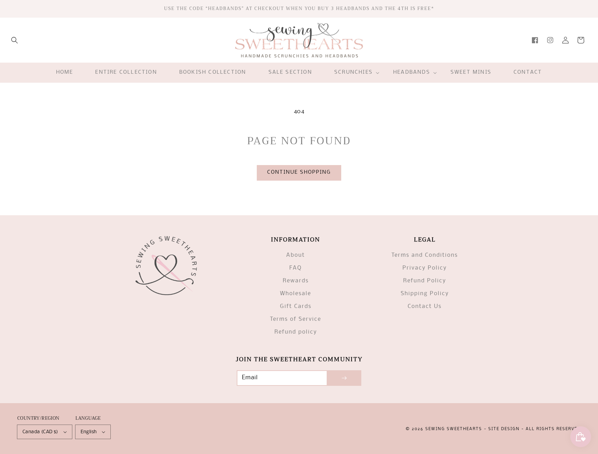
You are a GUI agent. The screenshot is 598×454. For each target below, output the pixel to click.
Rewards (296, 281)
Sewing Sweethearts (453, 429)
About (295, 255)
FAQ (295, 268)
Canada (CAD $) (40, 432)
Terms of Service (295, 319)
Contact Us (425, 306)
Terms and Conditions (424, 255)
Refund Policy (424, 281)
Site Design (504, 429)
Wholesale (295, 294)
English (89, 432)
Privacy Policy (424, 268)
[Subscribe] (344, 378)
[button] (14, 40)
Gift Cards (295, 306)
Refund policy (295, 332)
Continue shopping (299, 172)
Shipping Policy (425, 294)
